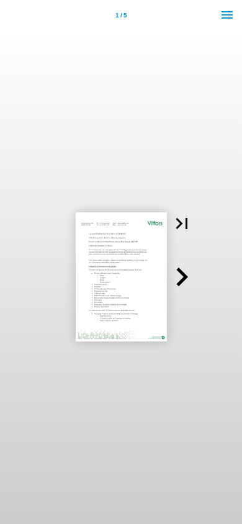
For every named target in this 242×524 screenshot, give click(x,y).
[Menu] (227, 15)
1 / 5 (121, 15)
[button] (182, 223)
